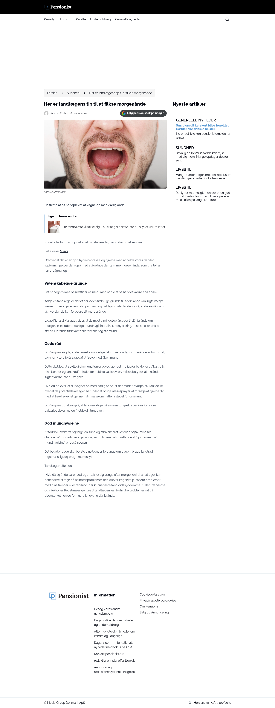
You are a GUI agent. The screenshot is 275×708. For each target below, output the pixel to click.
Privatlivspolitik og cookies (158, 600)
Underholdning (100, 19)
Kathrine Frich (58, 113)
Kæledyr (50, 19)
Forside (52, 93)
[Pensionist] (137, 7)
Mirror (64, 251)
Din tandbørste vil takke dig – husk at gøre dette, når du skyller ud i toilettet (114, 227)
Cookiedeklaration (152, 594)
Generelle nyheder (127, 19)
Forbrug (65, 19)
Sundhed (73, 93)
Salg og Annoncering (154, 612)
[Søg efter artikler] (227, 19)
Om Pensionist (149, 606)
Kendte (81, 19)
